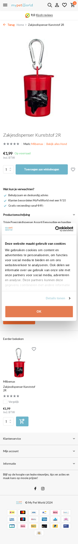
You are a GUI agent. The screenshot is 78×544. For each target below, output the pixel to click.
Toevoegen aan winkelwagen (41, 169)
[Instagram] (43, 489)
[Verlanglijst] (64, 5)
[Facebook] (35, 489)
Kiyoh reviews (44, 15)
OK (39, 311)
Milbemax (37, 144)
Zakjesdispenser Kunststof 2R (19, 388)
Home (20, 24)
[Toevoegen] (22, 421)
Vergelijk (14, 401)
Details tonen (55, 298)
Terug (11, 24)
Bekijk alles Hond (56, 144)
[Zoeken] (49, 5)
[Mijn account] (57, 5)
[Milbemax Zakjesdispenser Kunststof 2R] (19, 362)
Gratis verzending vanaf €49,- (26, 205)
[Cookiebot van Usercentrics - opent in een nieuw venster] (55, 229)
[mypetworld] (22, 5)
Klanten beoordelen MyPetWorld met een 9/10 (37, 200)
